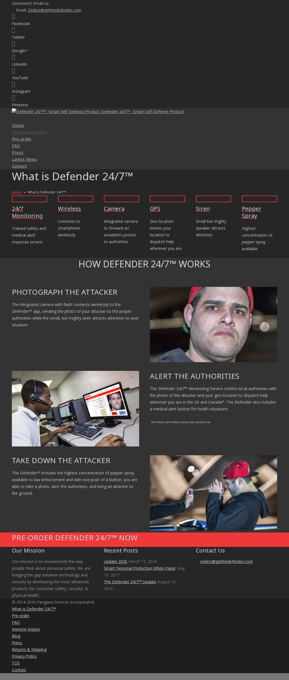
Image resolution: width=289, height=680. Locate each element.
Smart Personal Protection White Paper (140, 568)
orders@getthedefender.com (226, 561)
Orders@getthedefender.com (54, 10)
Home (16, 192)
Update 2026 (115, 561)
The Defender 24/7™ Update (130, 581)
